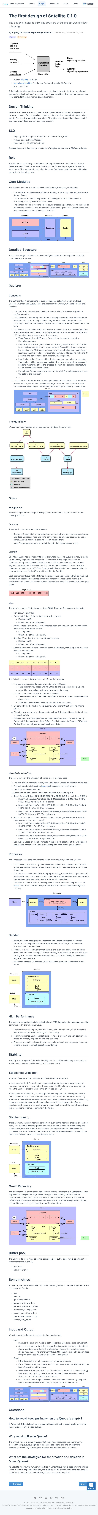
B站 (56, 1498)
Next (84, 1484)
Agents (12, 37)
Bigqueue (45, 786)
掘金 (62, 1498)
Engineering (22, 37)
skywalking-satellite (23, 83)
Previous (15, 1484)
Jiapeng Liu (26, 79)
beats (16, 885)
